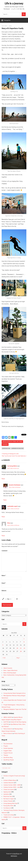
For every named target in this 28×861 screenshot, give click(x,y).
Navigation (7, 20)
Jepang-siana (7, 792)
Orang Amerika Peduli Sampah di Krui (15, 693)
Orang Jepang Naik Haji (10, 803)
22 (24, 648)
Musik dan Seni (8, 796)
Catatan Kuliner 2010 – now (12, 787)
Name (4, 575)
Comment (4, 550)
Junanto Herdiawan (14, 485)
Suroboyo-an (7, 808)
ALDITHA (6, 722)
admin (10, 26)
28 (21, 651)
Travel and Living (8, 815)
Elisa (8, 523)
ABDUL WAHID (8, 717)
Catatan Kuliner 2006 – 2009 (12, 785)
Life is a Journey (15, 3)
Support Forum (8, 753)
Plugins (6, 746)
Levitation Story (6, 448)
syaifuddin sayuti (12, 506)
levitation (5, 444)
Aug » (18, 657)
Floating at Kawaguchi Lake (11, 453)
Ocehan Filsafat (8, 801)
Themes (6, 755)
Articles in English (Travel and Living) (12, 441)
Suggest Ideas (8, 750)
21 (20, 648)
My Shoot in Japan (9, 799)
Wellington (14, 856)
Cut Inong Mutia (12, 466)
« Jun (4, 657)
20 (17, 648)
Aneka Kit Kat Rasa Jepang (18, 722)
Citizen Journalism (9, 789)
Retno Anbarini (8, 729)
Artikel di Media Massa (10, 780)
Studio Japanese (8, 748)
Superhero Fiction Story (17, 448)
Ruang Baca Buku (9, 805)
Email (4, 583)
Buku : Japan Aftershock (10, 670)
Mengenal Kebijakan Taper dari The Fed (15, 709)
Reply (3, 478)
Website (4, 590)
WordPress (16, 853)
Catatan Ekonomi (9, 782)
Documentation (8, 743)
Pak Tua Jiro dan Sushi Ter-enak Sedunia (13, 456)
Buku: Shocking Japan (10, 672)
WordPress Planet (9, 760)
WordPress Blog (8, 757)
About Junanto (8, 668)
